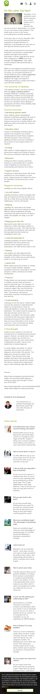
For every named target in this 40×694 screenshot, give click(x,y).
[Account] (31, 4)
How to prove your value (22, 568)
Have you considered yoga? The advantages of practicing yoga (24, 522)
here (7, 687)
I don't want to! (19, 545)
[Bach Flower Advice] (6, 3)
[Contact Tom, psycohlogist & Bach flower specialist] (21, 4)
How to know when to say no (24, 451)
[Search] (26, 4)
